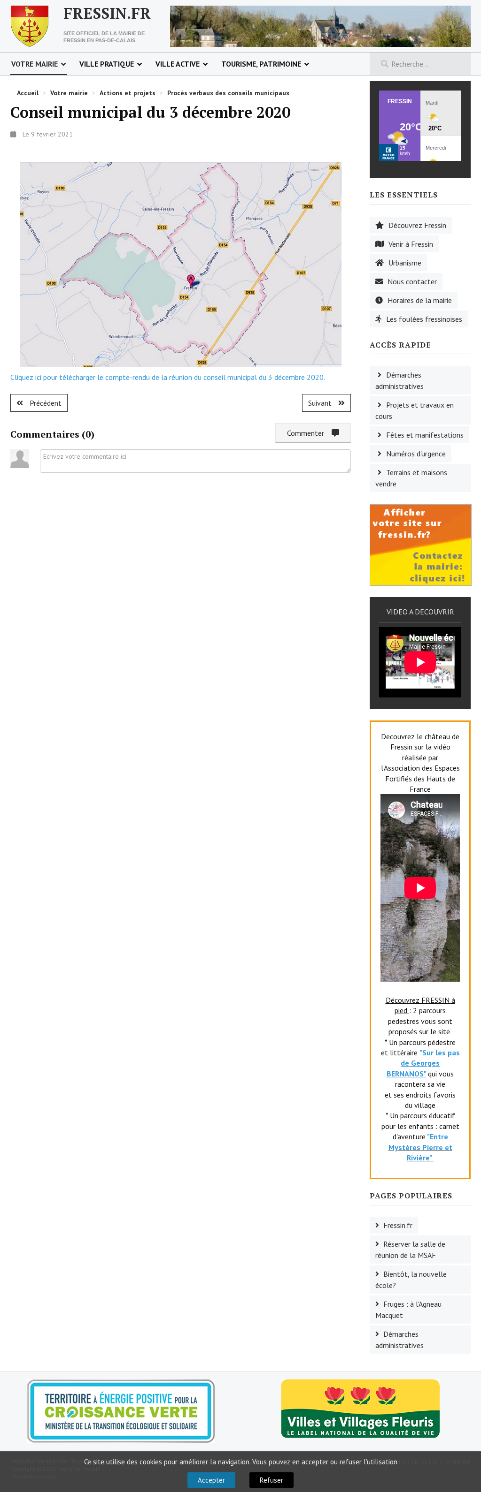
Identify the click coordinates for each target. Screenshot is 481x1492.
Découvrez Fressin (417, 225)
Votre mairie (34, 63)
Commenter (309, 433)
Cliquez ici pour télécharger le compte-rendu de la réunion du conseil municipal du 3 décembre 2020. (167, 377)
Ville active (177, 63)
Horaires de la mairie (420, 300)
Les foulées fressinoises (424, 319)
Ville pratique (106, 63)
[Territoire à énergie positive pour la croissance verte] (120, 1411)
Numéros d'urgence (416, 453)
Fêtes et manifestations (425, 434)
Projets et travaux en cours (414, 410)
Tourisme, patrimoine (261, 63)
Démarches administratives (399, 380)
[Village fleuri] (360, 1407)
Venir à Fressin (410, 244)
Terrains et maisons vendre (411, 478)
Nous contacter (412, 281)
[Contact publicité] (421, 544)
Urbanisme (404, 262)
